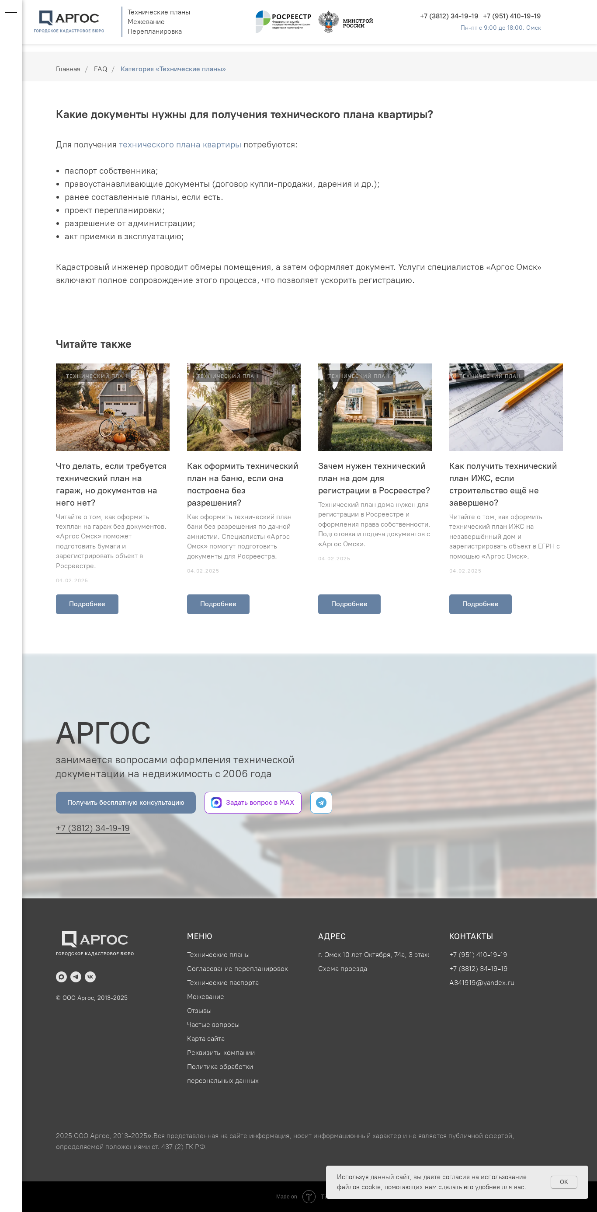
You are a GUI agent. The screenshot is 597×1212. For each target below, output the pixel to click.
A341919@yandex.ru (481, 982)
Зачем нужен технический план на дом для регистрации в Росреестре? (374, 478)
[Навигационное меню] (11, 13)
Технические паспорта (223, 982)
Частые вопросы (213, 1024)
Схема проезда (342, 968)
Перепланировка (155, 31)
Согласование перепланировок (237, 968)
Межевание (146, 21)
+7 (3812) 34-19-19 (449, 16)
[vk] (90, 976)
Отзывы (199, 1010)
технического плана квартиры (181, 144)
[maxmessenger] (61, 976)
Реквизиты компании (221, 1052)
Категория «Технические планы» (173, 69)
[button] (126, 803)
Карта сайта (206, 1038)
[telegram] (75, 976)
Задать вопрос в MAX (260, 802)
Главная (68, 69)
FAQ (100, 69)
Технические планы (159, 12)
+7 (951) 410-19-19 (512, 16)
